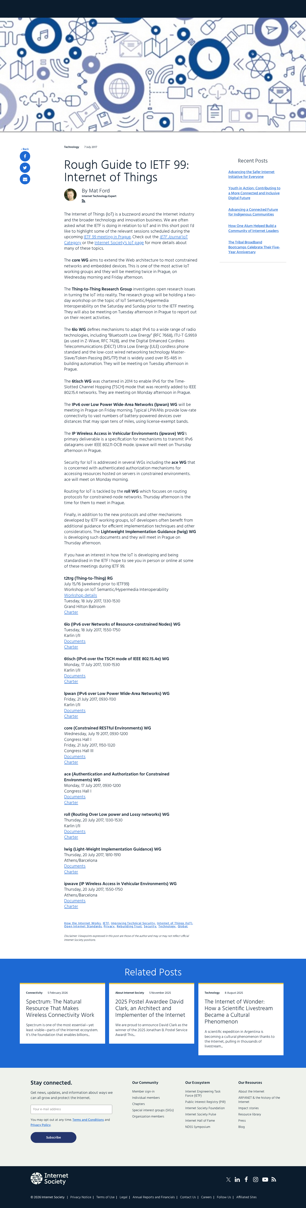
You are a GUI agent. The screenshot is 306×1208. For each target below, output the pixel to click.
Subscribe (53, 1137)
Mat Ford (99, 191)
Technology (167, 926)
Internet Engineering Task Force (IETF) (202, 1094)
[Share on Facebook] (25, 156)
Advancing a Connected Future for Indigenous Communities (253, 212)
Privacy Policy (41, 1125)
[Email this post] (25, 179)
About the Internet (251, 1091)
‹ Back (25, 149)
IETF (106, 923)
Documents (75, 641)
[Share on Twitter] (25, 167)
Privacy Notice (80, 1197)
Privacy (109, 926)
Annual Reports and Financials (154, 1197)
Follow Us (224, 1197)
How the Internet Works (82, 923)
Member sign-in (143, 1091)
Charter (71, 612)
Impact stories (248, 1108)
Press (242, 1121)
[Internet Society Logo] (49, 1178)
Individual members (146, 1098)
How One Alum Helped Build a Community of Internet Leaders (253, 228)
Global (183, 926)
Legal (123, 1197)
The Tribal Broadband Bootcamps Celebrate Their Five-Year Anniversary (254, 247)
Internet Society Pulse (200, 1114)
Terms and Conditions (88, 1120)
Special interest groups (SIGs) (153, 1110)
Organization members (148, 1116)
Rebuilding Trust (129, 926)
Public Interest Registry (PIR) (205, 1102)
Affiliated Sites (246, 1197)
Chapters (138, 1104)
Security (150, 926)
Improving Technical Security (133, 923)
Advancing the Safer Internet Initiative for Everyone (251, 175)
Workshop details (80, 595)
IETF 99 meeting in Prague (107, 237)
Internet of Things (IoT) (174, 923)
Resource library (249, 1114)
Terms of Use (105, 1197)
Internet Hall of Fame (200, 1121)
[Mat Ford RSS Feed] (83, 201)
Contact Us (188, 1197)
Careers (206, 1197)
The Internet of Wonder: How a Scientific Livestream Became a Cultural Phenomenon (239, 1012)
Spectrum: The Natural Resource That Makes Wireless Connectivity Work (60, 1008)
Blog (241, 1127)
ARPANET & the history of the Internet (259, 1100)
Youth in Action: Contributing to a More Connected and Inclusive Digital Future (254, 193)
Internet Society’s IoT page (119, 242)
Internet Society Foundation (205, 1108)
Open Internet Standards (83, 926)
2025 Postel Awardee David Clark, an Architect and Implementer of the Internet (150, 1008)
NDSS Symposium (197, 1127)
